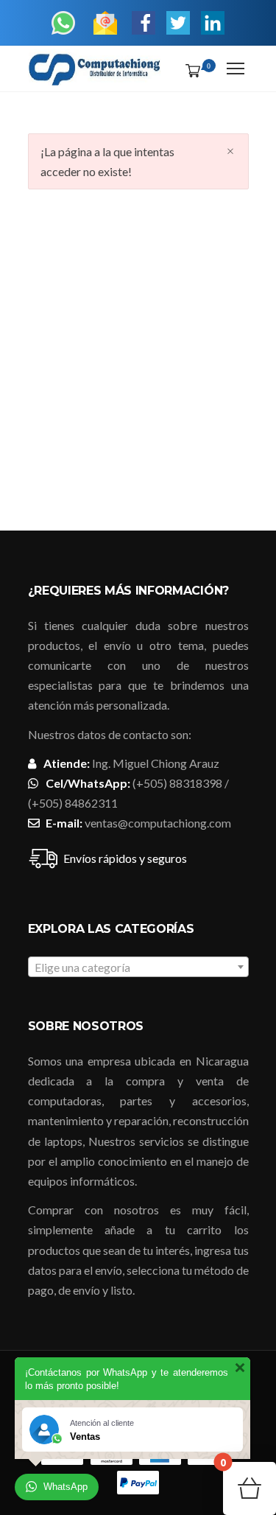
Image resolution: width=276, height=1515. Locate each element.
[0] (189, 70)
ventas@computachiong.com (158, 823)
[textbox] (138, 967)
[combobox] (138, 966)
